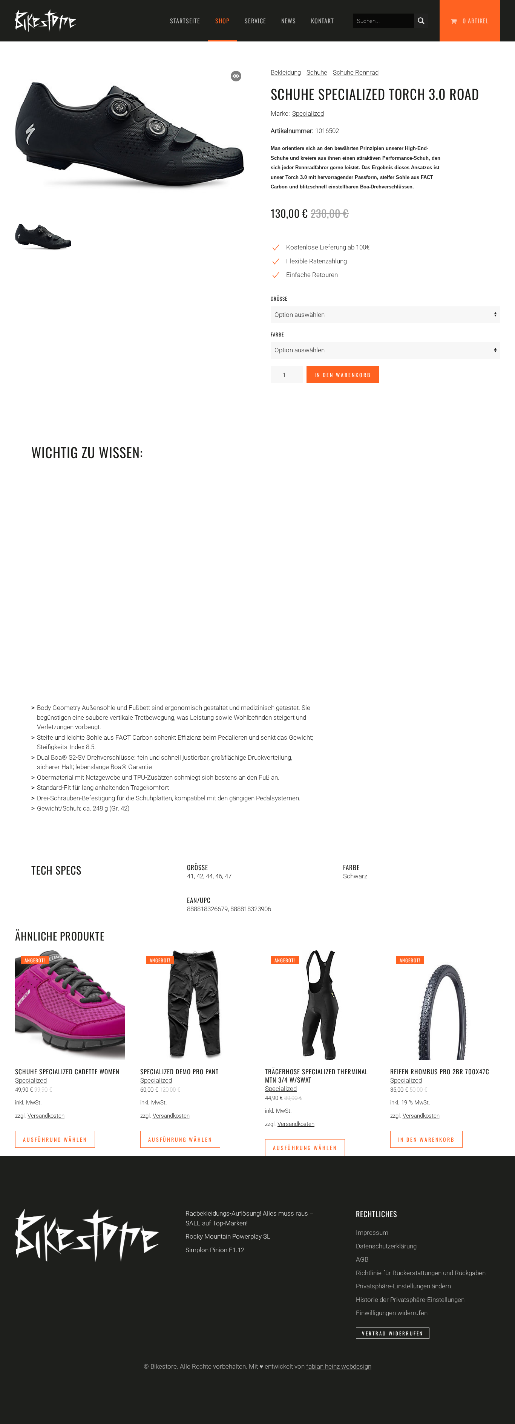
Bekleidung (286, 72)
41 (190, 876)
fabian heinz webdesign (338, 1366)
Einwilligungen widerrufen (392, 1313)
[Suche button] (421, 21)
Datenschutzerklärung (386, 1246)
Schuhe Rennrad (356, 72)
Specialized (308, 113)
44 (209, 876)
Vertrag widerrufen (392, 1333)
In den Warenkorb (342, 375)
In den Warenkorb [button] (426, 1139)
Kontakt (322, 20)
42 (199, 876)
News (288, 20)
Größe (279, 298)
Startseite (185, 20)
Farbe (277, 334)
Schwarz (355, 876)
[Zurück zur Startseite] (45, 20)
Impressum (372, 1232)
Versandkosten (46, 1115)
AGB (362, 1259)
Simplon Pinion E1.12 (214, 1250)
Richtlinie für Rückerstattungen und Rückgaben (421, 1273)
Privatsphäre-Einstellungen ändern (403, 1286)
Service (255, 20)
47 (228, 876)
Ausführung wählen (55, 1139)
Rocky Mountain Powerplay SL (227, 1236)
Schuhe (317, 72)
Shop (222, 20)
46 (218, 876)
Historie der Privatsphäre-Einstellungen (410, 1299)
